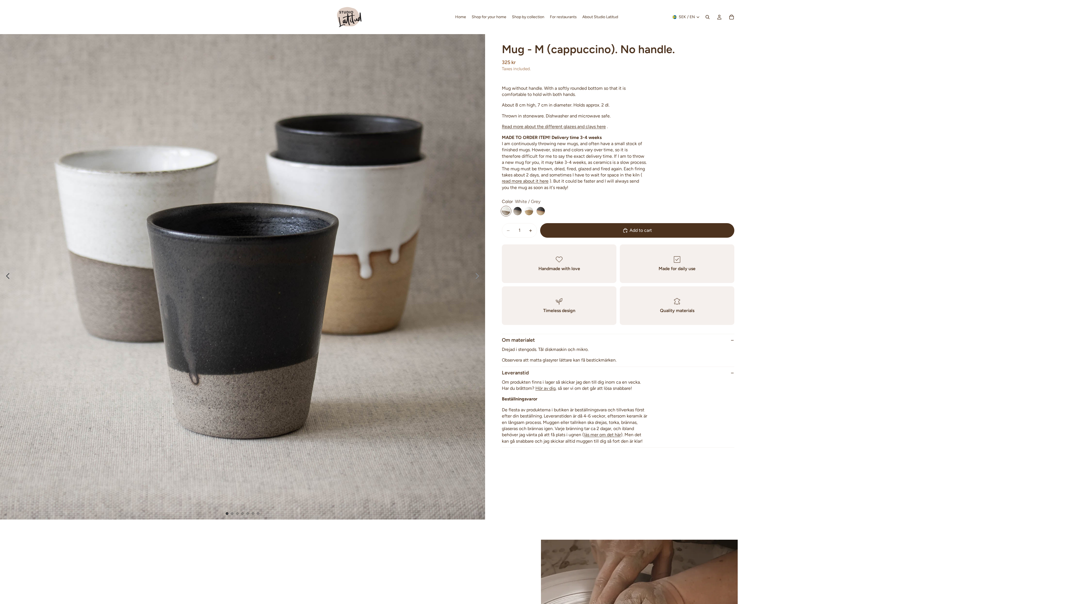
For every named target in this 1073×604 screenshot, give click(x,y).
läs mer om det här (602, 434)
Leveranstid (515, 373)
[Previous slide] (6, 277)
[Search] (707, 17)
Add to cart (641, 230)
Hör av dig (545, 388)
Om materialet (518, 340)
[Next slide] (479, 277)
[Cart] (731, 17)
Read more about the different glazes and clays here (554, 126)
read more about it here (525, 181)
